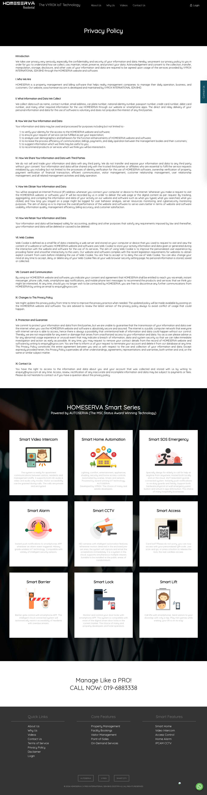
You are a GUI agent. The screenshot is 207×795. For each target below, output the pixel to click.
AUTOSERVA (85, 778)
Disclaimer (34, 751)
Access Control (164, 734)
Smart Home (163, 726)
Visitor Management (104, 734)
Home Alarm (163, 739)
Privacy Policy (36, 747)
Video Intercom (165, 730)
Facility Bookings (101, 730)
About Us (96, 5)
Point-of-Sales (100, 739)
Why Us (110, 5)
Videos (124, 5)
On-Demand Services (104, 743)
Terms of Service (38, 743)
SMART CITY (122, 778)
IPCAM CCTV (163, 743)
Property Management (105, 726)
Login (196, 5)
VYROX (104, 778)
